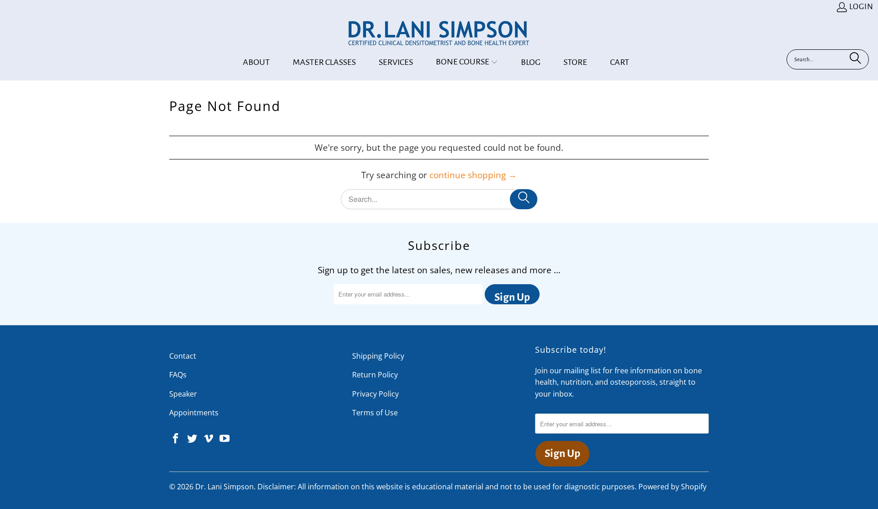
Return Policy (375, 375)
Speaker (183, 394)
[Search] (855, 59)
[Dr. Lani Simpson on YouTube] (225, 438)
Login (861, 6)
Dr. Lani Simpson (224, 487)
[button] (467, 62)
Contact (182, 356)
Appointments (194, 413)
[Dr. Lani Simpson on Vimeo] (208, 438)
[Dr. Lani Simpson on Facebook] (176, 438)
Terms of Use (375, 413)
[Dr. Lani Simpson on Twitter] (192, 438)
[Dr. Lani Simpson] (439, 33)
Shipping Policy (378, 356)
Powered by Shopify (672, 487)
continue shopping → (473, 175)
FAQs (178, 375)
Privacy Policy (375, 394)
